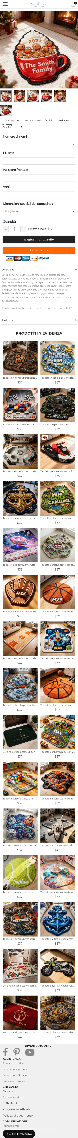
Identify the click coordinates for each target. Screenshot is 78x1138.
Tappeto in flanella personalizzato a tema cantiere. (57, 1032)
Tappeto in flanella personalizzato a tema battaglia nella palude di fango (20, 377)
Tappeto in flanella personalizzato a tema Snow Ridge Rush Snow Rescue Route (20, 705)
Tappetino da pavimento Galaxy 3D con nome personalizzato (20, 564)
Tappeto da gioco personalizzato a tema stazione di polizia (57, 424)
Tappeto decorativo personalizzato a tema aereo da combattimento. (57, 845)
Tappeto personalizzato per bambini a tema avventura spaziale (57, 658)
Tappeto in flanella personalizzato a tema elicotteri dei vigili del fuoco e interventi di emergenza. (20, 939)
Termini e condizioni (13, 1097)
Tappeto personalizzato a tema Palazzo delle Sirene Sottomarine (57, 892)
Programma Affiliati (16, 1109)
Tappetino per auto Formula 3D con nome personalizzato (20, 424)
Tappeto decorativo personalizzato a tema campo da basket (20, 658)
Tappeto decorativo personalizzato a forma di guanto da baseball (20, 611)
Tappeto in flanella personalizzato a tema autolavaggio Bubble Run (57, 377)
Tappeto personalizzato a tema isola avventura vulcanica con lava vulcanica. (57, 798)
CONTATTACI (11, 1103)
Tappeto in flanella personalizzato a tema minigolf (57, 518)
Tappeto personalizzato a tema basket (57, 611)
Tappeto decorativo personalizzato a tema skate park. (20, 471)
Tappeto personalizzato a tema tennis (20, 892)
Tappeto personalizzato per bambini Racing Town (57, 564)
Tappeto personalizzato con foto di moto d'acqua (57, 471)
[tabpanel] (39, 49)
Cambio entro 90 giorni (15, 1075)
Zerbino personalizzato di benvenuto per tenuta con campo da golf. (20, 752)
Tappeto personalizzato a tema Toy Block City (20, 798)
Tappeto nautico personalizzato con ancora (57, 939)
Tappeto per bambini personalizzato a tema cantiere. (57, 752)
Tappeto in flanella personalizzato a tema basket (57, 705)
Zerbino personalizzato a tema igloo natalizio (20, 985)
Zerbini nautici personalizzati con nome (20, 1032)
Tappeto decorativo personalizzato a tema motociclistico (57, 985)
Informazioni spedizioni (15, 1069)
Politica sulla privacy (14, 1081)
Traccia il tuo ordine (13, 1063)
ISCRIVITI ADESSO (19, 1133)
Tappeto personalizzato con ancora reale (20, 518)
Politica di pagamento (18, 1115)
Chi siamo (8, 1091)
